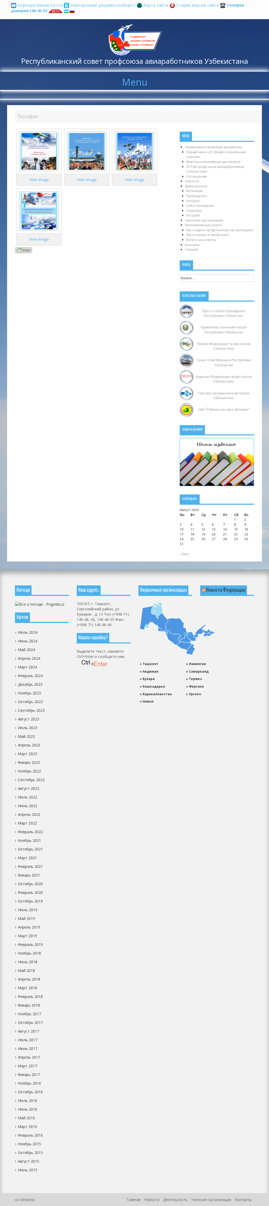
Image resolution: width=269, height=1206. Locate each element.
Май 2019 (26, 918)
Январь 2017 (29, 1074)
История (193, 215)
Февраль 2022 (30, 831)
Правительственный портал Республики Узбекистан (224, 329)
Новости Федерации (225, 590)
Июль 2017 (27, 1039)
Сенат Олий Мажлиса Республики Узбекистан (223, 362)
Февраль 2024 (30, 675)
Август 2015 (28, 1161)
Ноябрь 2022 (29, 771)
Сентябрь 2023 (31, 710)
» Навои (147, 701)
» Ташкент (149, 664)
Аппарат (193, 200)
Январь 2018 (29, 1005)
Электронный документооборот (103, 5)
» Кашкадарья (152, 686)
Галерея (191, 249)
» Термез (194, 679)
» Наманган (196, 664)
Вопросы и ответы (201, 239)
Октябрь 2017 (30, 1022)
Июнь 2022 (27, 805)
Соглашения (196, 176)
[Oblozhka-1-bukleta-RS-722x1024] (39, 210)
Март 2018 (27, 987)
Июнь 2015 (27, 1169)
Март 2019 (27, 935)
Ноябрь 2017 (29, 1013)
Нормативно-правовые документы (213, 147)
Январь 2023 (29, 762)
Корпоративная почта (40, 5)
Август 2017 (28, 1031)
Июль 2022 (27, 797)
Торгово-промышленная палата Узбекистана (224, 395)
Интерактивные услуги (203, 225)
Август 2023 (28, 719)
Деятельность (196, 186)
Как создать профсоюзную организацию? (220, 230)
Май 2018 (26, 970)
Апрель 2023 (29, 745)
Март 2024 (27, 666)
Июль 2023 (27, 727)
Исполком (194, 190)
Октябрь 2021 (30, 849)
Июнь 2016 (27, 1109)
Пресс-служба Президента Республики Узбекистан (223, 313)
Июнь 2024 (27, 640)
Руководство (196, 195)
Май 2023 (26, 736)
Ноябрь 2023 (29, 692)
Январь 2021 (29, 875)
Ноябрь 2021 (29, 840)
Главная (134, 1199)
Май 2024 (26, 649)
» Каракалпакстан (156, 694)
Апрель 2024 (29, 658)
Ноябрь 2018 (29, 953)
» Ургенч (193, 694)
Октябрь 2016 (30, 1091)
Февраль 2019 (30, 944)
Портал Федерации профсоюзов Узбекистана (223, 346)
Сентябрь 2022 (31, 779)
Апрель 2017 (29, 1057)
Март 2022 (27, 823)
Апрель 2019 (29, 927)
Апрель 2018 (29, 979)
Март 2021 (27, 857)
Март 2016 (27, 1126)
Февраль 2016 (30, 1135)
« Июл (184, 554)
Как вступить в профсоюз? (207, 234)
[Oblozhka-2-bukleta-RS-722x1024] (134, 150)
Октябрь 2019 (30, 901)
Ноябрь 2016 (29, 1083)
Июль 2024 (27, 632)
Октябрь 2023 (30, 701)
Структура (194, 210)
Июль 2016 (27, 1100)
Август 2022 (28, 788)
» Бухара (147, 679)
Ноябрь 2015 (29, 1143)
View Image (39, 179)
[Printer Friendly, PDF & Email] (23, 249)
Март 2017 (27, 1065)
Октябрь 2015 (30, 1152)
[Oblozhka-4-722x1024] (39, 150)
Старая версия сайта (197, 5)
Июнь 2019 (27, 909)
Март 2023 (27, 753)
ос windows (25, 1199)
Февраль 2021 (30, 866)
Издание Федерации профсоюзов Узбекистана (224, 379)
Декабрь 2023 (30, 684)
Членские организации (204, 220)
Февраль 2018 (30, 996)
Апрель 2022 (29, 814)
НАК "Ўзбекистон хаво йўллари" (223, 409)
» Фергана (195, 686)
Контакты (192, 244)
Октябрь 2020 (30, 883)
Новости (192, 181)
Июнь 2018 (27, 961)
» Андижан (149, 671)
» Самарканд (197, 671)
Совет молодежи (200, 205)
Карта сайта (156, 5)
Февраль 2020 (30, 892)
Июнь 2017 (27, 1048)
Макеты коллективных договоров (213, 161)
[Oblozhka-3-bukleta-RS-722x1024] (86, 150)
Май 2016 (26, 1117)
